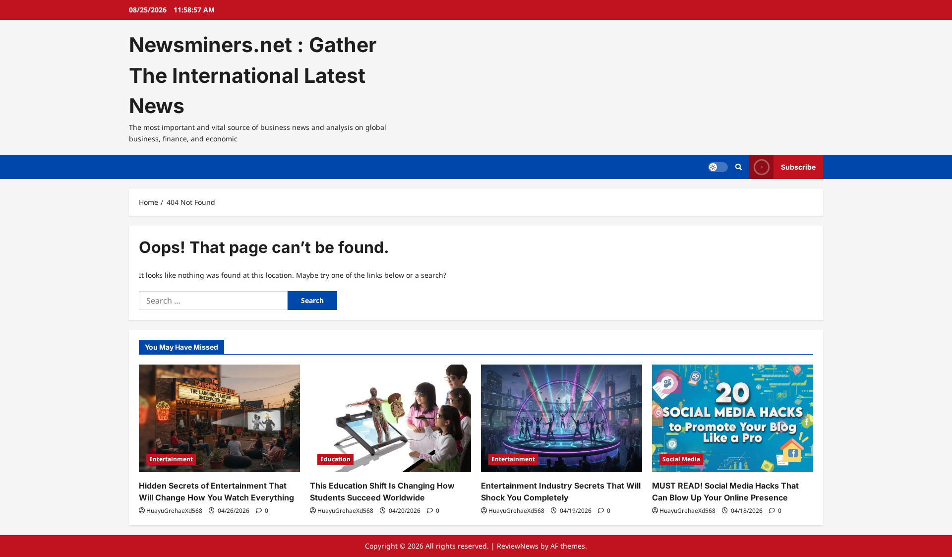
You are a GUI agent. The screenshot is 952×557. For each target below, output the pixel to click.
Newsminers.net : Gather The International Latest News (253, 75)
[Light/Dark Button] (718, 167)
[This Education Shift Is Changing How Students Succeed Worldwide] (390, 418)
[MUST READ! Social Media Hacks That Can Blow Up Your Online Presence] (732, 418)
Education (335, 459)
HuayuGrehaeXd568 (174, 510)
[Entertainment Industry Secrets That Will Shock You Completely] (561, 418)
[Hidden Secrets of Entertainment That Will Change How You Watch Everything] (219, 418)
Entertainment (171, 459)
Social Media (681, 459)
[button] (738, 167)
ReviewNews (517, 546)
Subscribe (798, 167)
